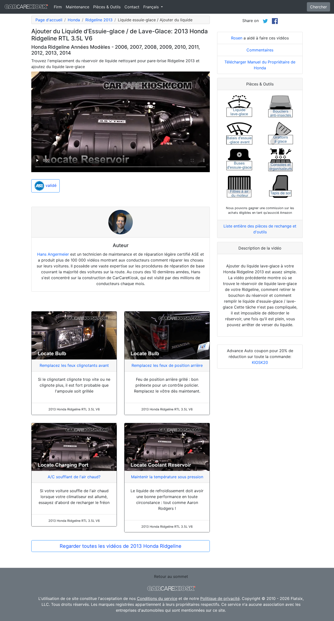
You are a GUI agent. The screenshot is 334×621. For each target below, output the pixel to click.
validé (50, 185)
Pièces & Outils (107, 6)
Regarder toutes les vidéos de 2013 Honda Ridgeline (120, 546)
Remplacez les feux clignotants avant (74, 365)
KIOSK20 (260, 362)
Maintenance (77, 6)
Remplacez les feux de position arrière (167, 365)
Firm (58, 6)
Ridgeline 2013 (98, 19)
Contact (131, 6)
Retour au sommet (171, 576)
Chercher (318, 6)
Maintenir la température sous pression (167, 476)
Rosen (236, 38)
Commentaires (259, 50)
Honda (74, 19)
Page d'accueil (48, 19)
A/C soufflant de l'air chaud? (74, 476)
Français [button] (151, 6)
